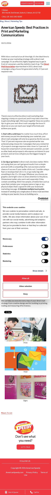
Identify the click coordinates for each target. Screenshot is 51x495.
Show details (38, 271)
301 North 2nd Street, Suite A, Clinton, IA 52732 (21, 12)
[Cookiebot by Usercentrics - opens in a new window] (38, 199)
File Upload (39, 3)
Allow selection (25, 286)
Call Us (36, 492)
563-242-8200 (16, 16)
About (7, 21)
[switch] (45, 246)
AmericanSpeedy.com (14, 472)
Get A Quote (13, 492)
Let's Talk (25, 447)
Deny (25, 294)
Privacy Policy (32, 472)
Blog (1, 21)
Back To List (7, 413)
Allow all (25, 278)
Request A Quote (27, 3)
